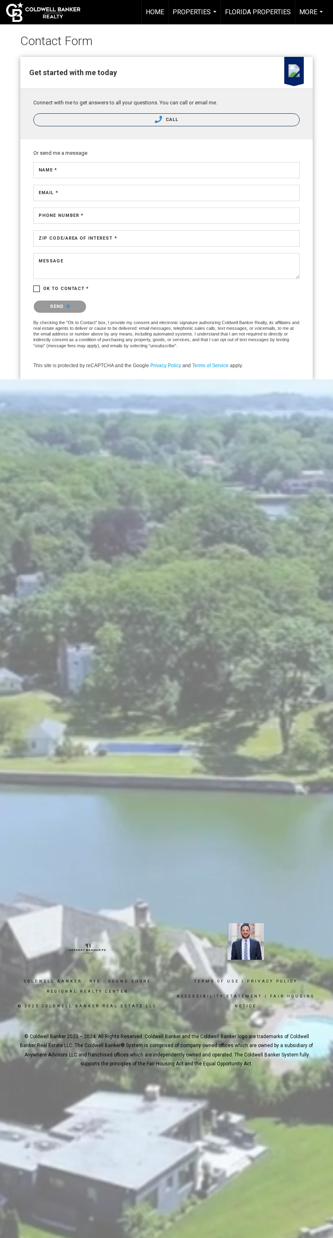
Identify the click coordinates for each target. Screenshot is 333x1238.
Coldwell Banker (53, 981)
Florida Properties (258, 12)
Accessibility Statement (219, 996)
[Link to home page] (47, 12)
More (312, 16)
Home (155, 12)
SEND (58, 306)
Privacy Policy (165, 365)
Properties (195, 16)
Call (171, 119)
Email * (48, 192)
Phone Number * (61, 215)
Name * (48, 170)
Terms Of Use (216, 981)
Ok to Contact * (66, 288)
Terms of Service (210, 365)
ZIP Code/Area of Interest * (78, 238)
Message (51, 261)
